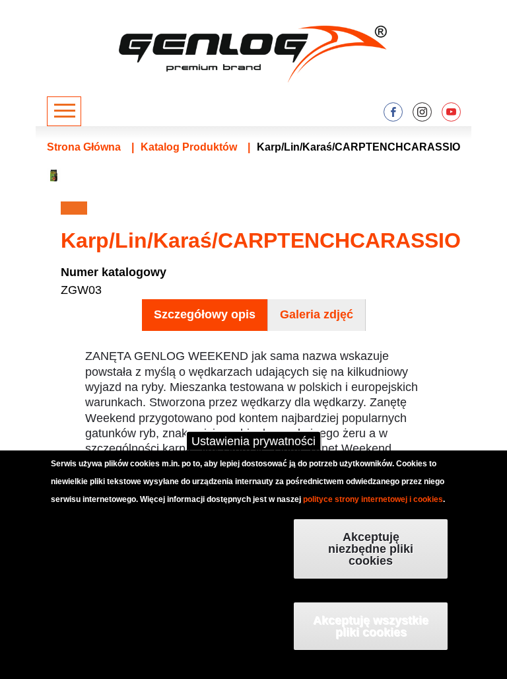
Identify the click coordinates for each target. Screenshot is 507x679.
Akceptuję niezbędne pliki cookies (370, 548)
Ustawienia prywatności (253, 441)
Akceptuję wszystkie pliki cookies (370, 626)
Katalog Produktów (189, 147)
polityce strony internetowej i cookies (373, 499)
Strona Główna (84, 147)
